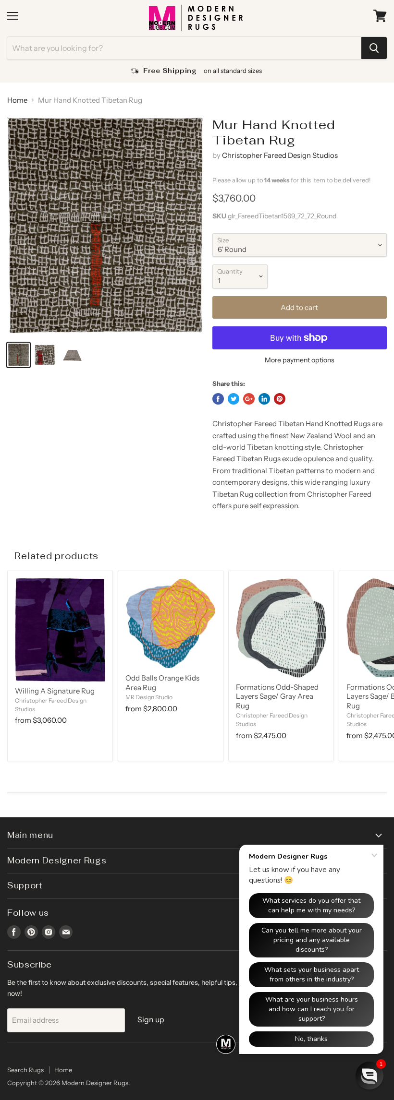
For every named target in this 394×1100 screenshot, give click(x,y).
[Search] (374, 48)
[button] (369, 1075)
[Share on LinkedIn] (264, 399)
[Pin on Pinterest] (279, 399)
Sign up (150, 1019)
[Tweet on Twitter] (233, 399)
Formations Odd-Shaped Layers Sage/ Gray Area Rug (277, 696)
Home (17, 100)
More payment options (299, 360)
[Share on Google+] (249, 399)
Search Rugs (25, 1070)
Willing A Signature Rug (55, 690)
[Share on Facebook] (218, 399)
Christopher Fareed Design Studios (280, 155)
